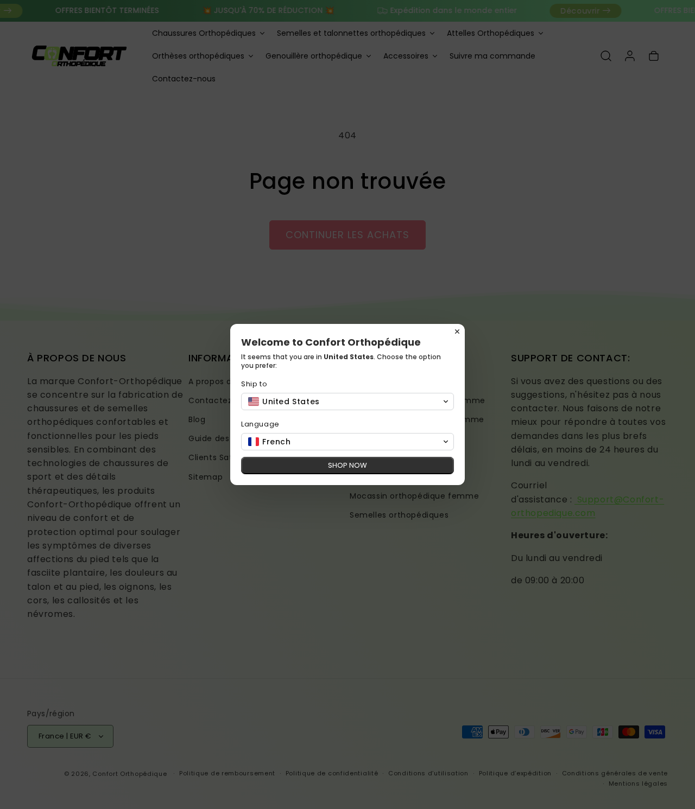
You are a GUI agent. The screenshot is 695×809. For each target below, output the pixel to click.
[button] (347, 401)
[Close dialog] (457, 331)
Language (260, 424)
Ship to (254, 383)
